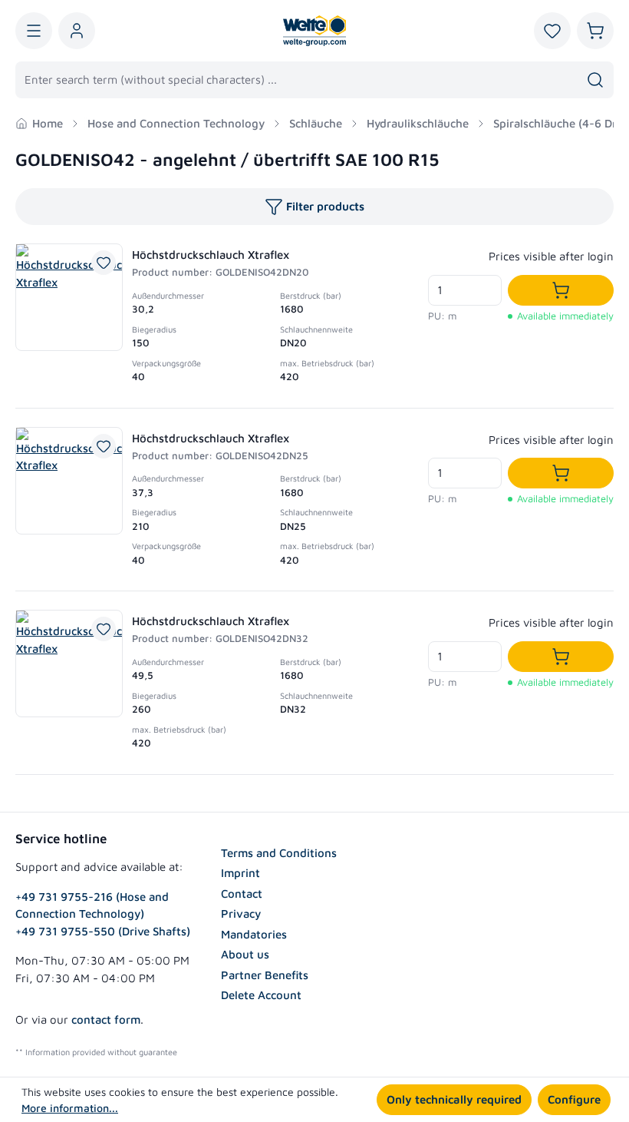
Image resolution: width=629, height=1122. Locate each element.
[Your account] (76, 30)
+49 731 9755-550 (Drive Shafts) (102, 931)
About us (245, 954)
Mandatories (254, 934)
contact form (105, 1019)
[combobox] (296, 79)
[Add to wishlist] (103, 262)
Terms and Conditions (279, 852)
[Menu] (33, 30)
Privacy (241, 913)
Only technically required (454, 1099)
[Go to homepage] (314, 30)
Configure (574, 1099)
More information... (69, 1107)
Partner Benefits (264, 974)
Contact (241, 893)
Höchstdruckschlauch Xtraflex (210, 254)
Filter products (325, 206)
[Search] (595, 79)
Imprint (240, 872)
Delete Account (261, 994)
